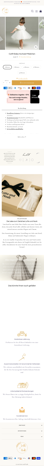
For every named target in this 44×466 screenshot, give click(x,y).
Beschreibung (22, 108)
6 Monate (16, 67)
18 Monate (36, 67)
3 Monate (7, 67)
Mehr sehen (21, 137)
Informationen (22, 431)
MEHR (22, 436)
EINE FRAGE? (22, 425)
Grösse (22, 63)
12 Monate (26, 67)
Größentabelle (23, 78)
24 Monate (22, 73)
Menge (7, 80)
